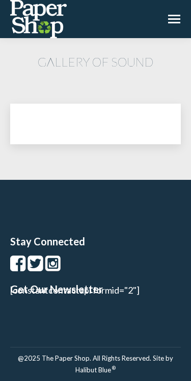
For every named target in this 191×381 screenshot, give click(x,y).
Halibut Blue (95, 370)
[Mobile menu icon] (174, 19)
